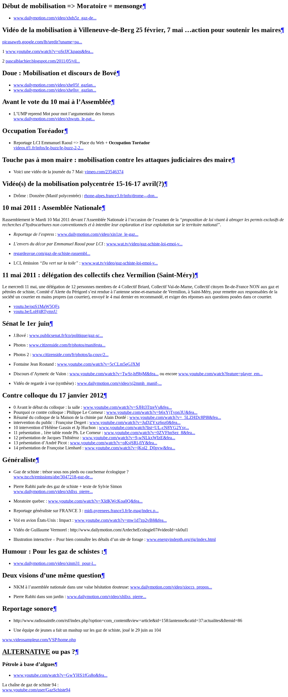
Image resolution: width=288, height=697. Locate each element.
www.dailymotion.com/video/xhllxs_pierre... (53, 491)
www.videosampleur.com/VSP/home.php (39, 639)
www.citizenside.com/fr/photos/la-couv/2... (70, 354)
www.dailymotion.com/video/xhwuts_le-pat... (54, 118)
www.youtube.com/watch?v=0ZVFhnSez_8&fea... (149, 432)
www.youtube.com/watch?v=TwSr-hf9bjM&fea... (114, 373)
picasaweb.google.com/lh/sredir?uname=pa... (42, 41)
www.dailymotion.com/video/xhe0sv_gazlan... (55, 90)
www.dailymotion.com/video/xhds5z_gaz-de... (55, 17)
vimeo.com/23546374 (104, 171)
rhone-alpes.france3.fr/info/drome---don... (121, 195)
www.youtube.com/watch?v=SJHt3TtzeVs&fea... (127, 407)
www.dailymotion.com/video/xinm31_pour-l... (55, 563)
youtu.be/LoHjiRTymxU (35, 311)
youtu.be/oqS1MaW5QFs (36, 306)
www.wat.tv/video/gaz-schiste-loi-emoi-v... (144, 243)
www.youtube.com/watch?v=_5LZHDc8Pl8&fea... (175, 417)
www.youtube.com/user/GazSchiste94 (36, 689)
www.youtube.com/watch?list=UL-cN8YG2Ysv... (144, 427)
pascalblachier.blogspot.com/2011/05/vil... (43, 61)
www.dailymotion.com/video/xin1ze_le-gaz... (97, 234)
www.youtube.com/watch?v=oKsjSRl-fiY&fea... (113, 442)
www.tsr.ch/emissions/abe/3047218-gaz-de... (53, 476)
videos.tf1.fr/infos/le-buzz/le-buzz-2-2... (49, 147)
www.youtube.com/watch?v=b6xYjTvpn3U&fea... (151, 412)
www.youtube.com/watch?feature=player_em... (220, 373)
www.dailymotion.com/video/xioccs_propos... (171, 587)
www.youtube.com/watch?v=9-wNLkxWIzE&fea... (128, 437)
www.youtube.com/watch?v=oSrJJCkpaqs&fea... (49, 51)
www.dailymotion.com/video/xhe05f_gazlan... (55, 85)
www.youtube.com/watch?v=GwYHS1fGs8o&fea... (60, 675)
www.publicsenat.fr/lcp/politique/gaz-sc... (66, 335)
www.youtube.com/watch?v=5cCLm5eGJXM (98, 364)
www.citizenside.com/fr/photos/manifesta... (67, 345)
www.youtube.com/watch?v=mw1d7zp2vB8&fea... (121, 520)
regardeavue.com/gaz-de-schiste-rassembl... (52, 253)
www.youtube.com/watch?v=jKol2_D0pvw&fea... (130, 447)
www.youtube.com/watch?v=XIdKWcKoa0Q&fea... (95, 501)
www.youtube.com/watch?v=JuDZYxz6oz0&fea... (135, 422)
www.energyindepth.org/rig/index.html (181, 539)
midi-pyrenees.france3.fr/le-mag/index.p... (121, 510)
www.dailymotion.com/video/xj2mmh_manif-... (119, 383)
